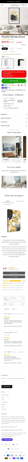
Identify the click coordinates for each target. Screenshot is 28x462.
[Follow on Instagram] (6, 444)
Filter (5, 304)
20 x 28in (19, 48)
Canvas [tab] (7, 201)
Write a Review (14, 273)
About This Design (5, 125)
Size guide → (23, 44)
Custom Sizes (4, 122)
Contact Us (3, 409)
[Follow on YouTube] (13, 444)
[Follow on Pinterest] (9, 444)
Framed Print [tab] (7, 204)
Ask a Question (14, 276)
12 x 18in (5, 48)
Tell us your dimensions (20, 101)
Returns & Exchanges (6, 118)
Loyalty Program (5, 395)
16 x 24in (12, 48)
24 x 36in (5, 51)
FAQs (2, 399)
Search (2, 407)
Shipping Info (4, 114)
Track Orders (4, 402)
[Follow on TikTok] (17, 444)
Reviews (3, 404)
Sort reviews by (6, 298)
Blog (2, 397)
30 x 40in (12, 51)
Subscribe (7, 386)
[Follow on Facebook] (2, 444)
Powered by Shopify (18, 452)
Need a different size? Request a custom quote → (12, 54)
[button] (14, 281)
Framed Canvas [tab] (20, 201)
